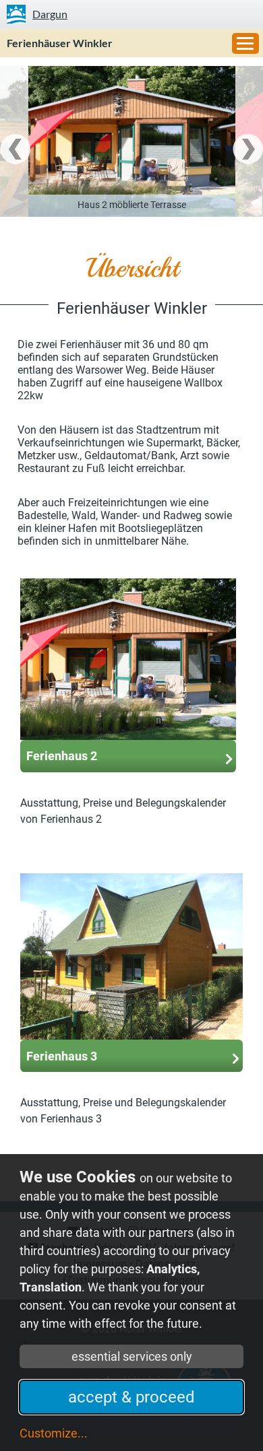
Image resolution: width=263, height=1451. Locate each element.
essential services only (131, 1356)
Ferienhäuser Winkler (60, 42)
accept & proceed (131, 1397)
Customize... (54, 1433)
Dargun (49, 13)
